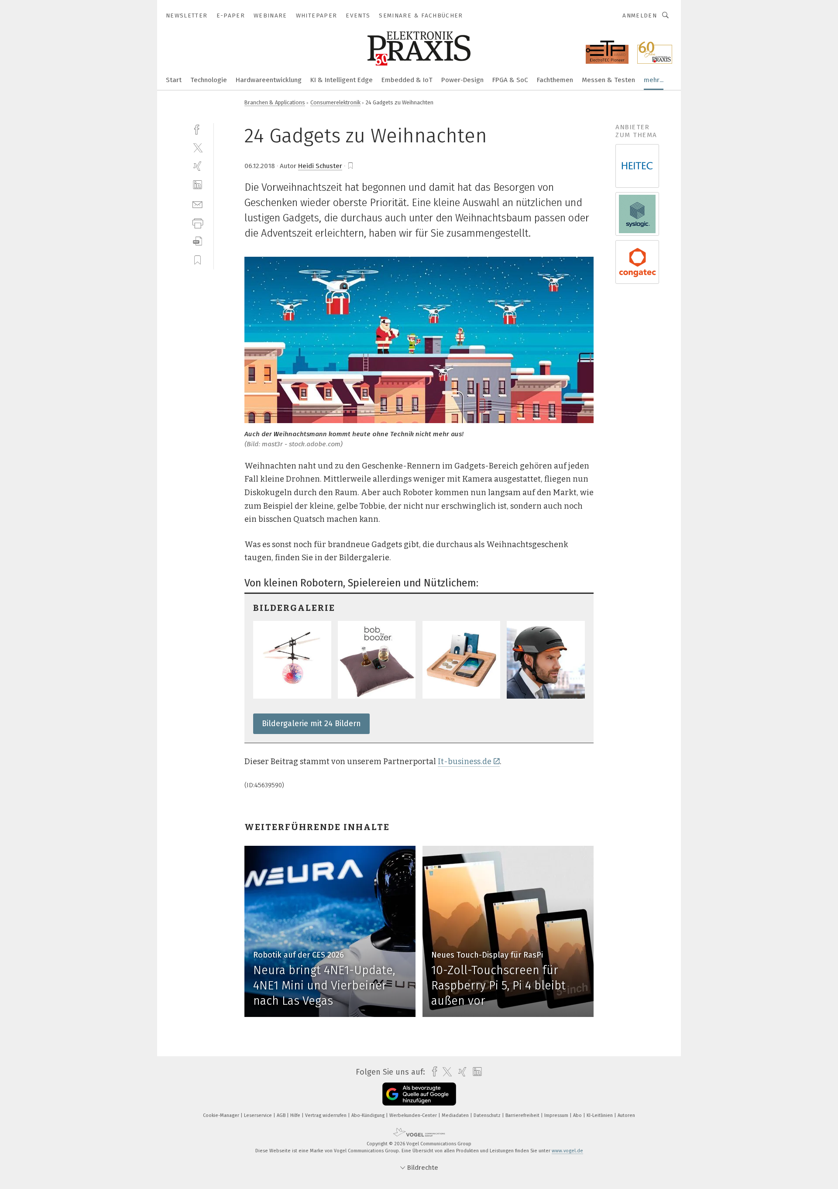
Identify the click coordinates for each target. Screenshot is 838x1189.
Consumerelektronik (335, 102)
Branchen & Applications (274, 102)
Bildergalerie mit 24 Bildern (311, 723)
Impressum (557, 1115)
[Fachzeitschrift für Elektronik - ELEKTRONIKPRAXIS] (174, 79)
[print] (197, 222)
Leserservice (258, 1115)
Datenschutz (488, 1115)
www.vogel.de (567, 1151)
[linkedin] (197, 184)
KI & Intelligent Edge (341, 80)
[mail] (197, 203)
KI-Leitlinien (600, 1115)
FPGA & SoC (510, 80)
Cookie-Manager (221, 1115)
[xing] (197, 166)
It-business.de (464, 761)
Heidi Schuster (320, 166)
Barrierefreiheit (523, 1115)
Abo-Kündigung (368, 1115)
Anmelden (639, 15)
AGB (282, 1115)
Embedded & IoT (407, 80)
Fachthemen (555, 80)
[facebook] (197, 128)
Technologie (208, 80)
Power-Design (462, 80)
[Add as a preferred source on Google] (419, 1094)
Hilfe (296, 1115)
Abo (578, 1115)
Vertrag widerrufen (326, 1115)
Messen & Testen (608, 80)
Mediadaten (456, 1115)
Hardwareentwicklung (269, 80)
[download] (197, 241)
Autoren (626, 1115)
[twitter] (197, 147)
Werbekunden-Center (413, 1115)
